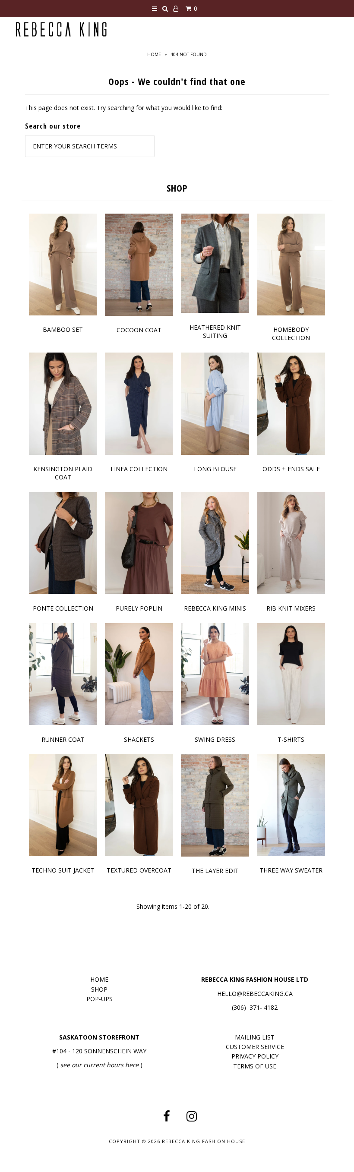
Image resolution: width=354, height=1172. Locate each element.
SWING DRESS (215, 739)
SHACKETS (139, 739)
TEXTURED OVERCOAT (139, 870)
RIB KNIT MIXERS (291, 608)
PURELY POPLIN (139, 608)
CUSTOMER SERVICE (255, 1047)
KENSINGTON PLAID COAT (62, 473)
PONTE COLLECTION (63, 608)
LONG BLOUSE (215, 469)
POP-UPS (99, 999)
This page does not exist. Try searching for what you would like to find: (123, 108)
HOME (99, 979)
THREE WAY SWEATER (290, 870)
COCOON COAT (139, 330)
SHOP (99, 989)
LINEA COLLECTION (139, 469)
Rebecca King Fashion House (203, 1141)
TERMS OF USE (254, 1066)
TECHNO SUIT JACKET (63, 870)
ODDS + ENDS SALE (291, 469)
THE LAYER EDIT (215, 870)
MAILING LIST (255, 1037)
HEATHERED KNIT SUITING (215, 331)
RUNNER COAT (63, 739)
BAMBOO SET (63, 329)
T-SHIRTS (291, 739)
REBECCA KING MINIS (215, 608)
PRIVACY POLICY (254, 1056)
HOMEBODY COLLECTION (291, 333)
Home (154, 54)
